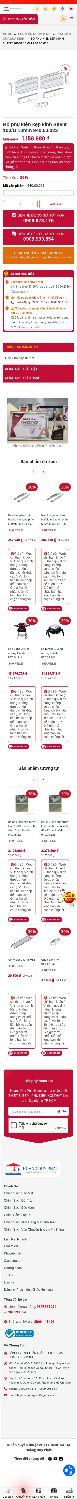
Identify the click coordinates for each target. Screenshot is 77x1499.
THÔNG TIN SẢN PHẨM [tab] (21, 347)
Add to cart (56, 204)
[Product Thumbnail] (65, 68)
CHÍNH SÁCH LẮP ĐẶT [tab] (21, 369)
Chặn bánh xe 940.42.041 (50, 962)
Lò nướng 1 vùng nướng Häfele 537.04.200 (52, 653)
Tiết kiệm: (10, 178)
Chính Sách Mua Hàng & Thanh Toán (30, 1222)
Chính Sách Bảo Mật (18, 1193)
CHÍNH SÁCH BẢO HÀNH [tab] (22, 378)
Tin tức (9, 1275)
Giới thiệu (11, 1246)
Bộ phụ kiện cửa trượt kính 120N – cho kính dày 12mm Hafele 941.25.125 (55, 828)
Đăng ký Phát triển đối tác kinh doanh (30, 1289)
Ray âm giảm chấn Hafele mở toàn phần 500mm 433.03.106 (54, 519)
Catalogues (12, 1260)
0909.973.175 (40, 302)
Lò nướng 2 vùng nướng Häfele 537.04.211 (19, 653)
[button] (38, 9)
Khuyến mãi (12, 1253)
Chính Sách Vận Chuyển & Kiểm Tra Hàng (34, 1229)
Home (7, 34)
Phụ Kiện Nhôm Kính (34, 34)
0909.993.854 (60, 302)
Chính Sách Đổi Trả (18, 1200)
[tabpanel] (38, 358)
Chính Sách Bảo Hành (20, 1207)
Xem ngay (18, 291)
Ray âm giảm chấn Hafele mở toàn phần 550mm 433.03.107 (21, 519)
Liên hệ (9, 1282)
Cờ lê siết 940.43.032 (21, 959)
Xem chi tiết (26, 327)
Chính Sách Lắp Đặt (18, 1215)
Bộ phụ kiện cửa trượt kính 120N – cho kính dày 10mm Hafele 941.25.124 (21, 828)
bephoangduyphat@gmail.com (36, 1395)
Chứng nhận (13, 1268)
